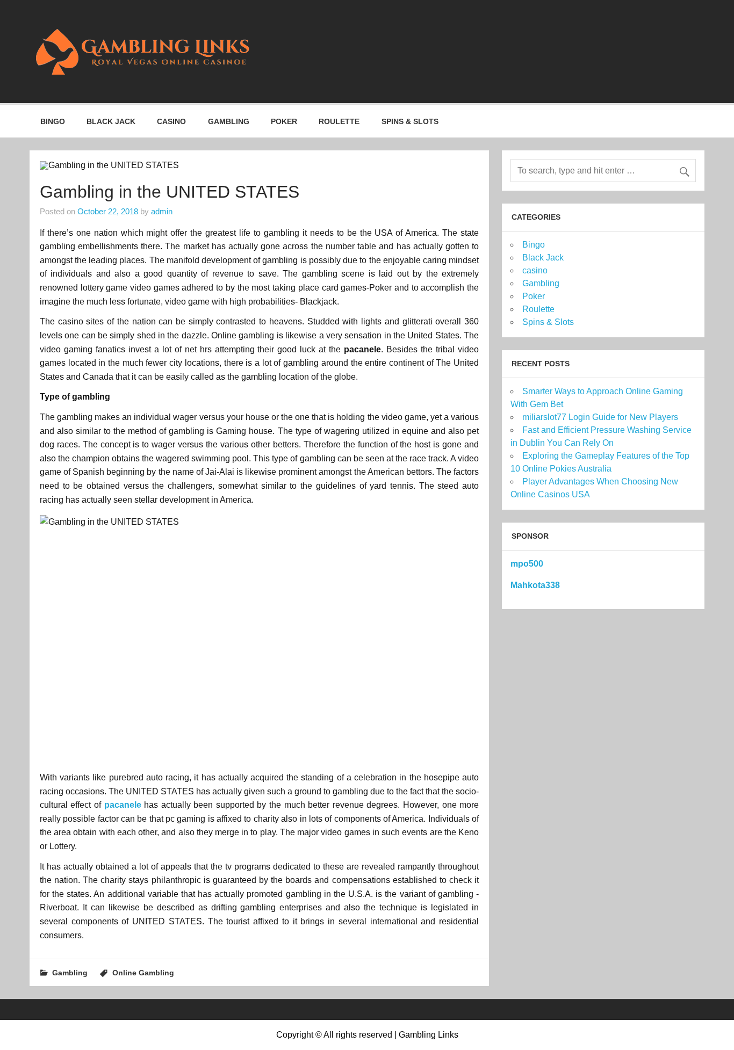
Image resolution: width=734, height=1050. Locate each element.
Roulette (339, 121)
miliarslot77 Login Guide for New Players (600, 417)
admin (161, 211)
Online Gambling (143, 972)
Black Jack (111, 121)
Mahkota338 (535, 585)
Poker (284, 121)
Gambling (228, 121)
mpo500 (526, 563)
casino (171, 121)
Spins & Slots (410, 121)
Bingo (52, 121)
